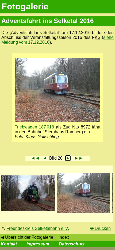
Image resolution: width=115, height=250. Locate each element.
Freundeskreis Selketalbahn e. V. (37, 228)
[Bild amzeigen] (28, 211)
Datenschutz (72, 244)
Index (64, 237)
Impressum (37, 244)
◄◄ (35, 158)
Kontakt (9, 244)
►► (78, 158)
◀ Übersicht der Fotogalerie (27, 237)
